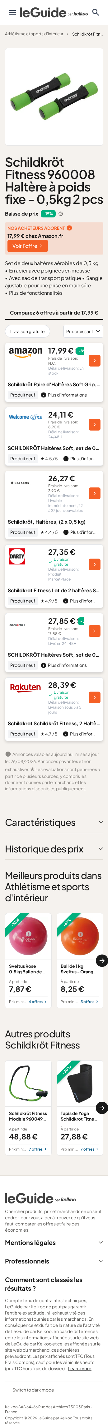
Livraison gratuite (27, 331)
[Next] (102, 960)
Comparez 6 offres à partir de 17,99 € (54, 312)
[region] (54, 960)
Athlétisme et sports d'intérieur (34, 33)
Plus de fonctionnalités (36, 293)
